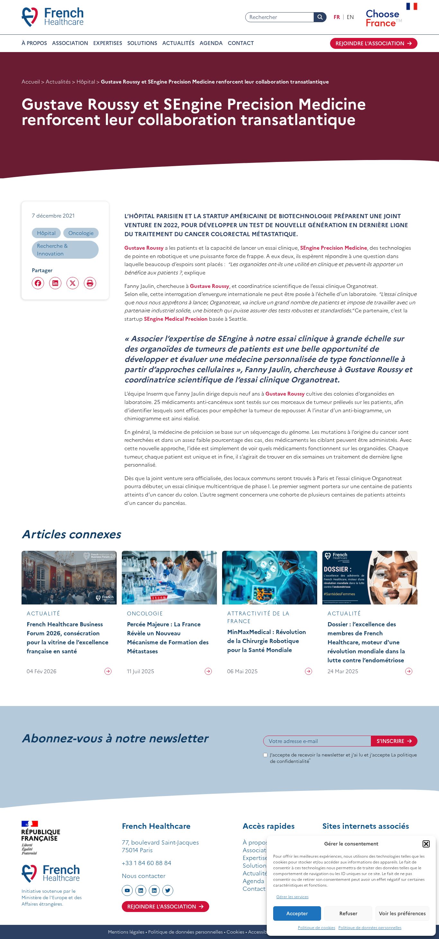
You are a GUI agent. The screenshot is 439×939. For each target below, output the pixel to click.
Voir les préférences (402, 913)
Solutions (142, 43)
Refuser (348, 913)
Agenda (211, 43)
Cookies (235, 932)
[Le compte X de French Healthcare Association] (167, 890)
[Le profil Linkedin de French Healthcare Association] (154, 890)
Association (70, 43)
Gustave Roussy (144, 248)
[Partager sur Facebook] (38, 283)
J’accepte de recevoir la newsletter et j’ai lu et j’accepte (343, 758)
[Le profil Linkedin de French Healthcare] (140, 890)
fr (337, 17)
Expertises (107, 43)
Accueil (31, 81)
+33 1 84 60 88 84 (146, 863)
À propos (34, 43)
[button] (426, 844)
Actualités (178, 43)
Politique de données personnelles (369, 927)
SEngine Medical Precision (176, 319)
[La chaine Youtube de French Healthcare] (127, 890)
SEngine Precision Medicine (333, 248)
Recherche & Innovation (52, 250)
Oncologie (81, 233)
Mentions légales (126, 932)
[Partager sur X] (73, 283)
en (350, 17)
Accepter (297, 913)
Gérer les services (292, 896)
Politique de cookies (316, 927)
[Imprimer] (90, 283)
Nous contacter (144, 876)
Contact (241, 43)
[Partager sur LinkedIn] (55, 283)
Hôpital (85, 81)
